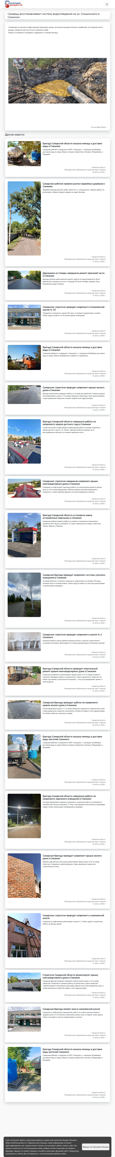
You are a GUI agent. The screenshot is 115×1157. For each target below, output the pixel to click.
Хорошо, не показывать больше (96, 1147)
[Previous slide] (15, 80)
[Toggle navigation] (107, 4)
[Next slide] (99, 80)
